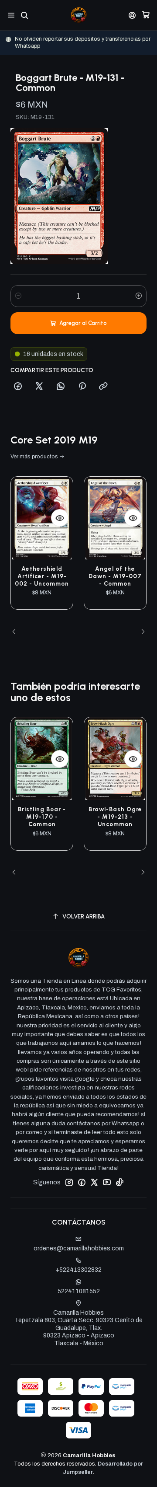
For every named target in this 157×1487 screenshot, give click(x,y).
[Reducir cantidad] (18, 296)
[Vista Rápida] (59, 518)
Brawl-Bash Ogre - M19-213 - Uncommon (115, 816)
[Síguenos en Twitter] (94, 1182)
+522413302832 (78, 1270)
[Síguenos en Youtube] (106, 1182)
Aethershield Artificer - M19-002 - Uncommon (42, 576)
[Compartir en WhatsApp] (60, 386)
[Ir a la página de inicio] (78, 15)
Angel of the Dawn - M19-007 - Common (115, 576)
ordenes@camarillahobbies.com (79, 1248)
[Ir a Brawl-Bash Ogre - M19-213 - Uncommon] (115, 758)
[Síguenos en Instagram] (69, 1182)
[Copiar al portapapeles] (103, 386)
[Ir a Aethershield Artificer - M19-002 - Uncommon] (42, 518)
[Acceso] (132, 15)
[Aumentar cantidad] (138, 296)
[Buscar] (24, 15)
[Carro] (146, 15)
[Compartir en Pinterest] (82, 386)
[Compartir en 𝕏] (39, 386)
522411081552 (79, 1291)
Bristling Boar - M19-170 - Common (42, 816)
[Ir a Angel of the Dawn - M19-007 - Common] (115, 518)
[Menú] (11, 15)
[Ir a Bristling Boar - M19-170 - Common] (42, 758)
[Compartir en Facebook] (17, 386)
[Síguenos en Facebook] (81, 1182)
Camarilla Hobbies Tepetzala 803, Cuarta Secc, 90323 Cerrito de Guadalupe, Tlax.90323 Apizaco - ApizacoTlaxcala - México (78, 1328)
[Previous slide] (17, 632)
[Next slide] (140, 632)
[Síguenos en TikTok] (119, 1182)
